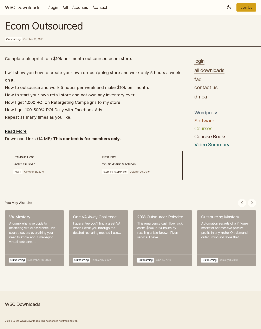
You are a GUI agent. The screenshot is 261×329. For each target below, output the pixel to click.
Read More (16, 131)
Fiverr (18, 171)
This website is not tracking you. (59, 320)
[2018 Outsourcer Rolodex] (162, 238)
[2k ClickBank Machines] (138, 165)
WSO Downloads (22, 7)
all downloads (209, 70)
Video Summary (211, 145)
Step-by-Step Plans (115, 171)
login (199, 61)
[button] (229, 7)
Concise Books (210, 137)
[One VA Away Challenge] (98, 238)
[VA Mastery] (34, 238)
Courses (203, 129)
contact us (205, 87)
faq (198, 80)
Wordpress (206, 113)
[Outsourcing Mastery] (226, 238)
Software (204, 121)
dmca (200, 97)
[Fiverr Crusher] (49, 165)
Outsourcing (13, 39)
